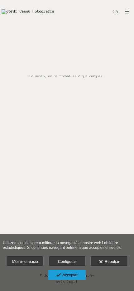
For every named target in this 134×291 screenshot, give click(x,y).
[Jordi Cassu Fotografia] (28, 11)
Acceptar (69, 275)
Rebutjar (111, 261)
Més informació (25, 261)
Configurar (67, 261)
